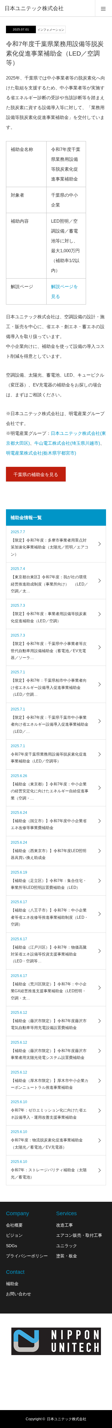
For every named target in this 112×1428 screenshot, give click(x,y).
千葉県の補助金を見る (35, 474)
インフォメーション (50, 29)
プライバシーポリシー (27, 1255)
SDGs (11, 1245)
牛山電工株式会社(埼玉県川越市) (67, 443)
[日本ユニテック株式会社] (56, 1342)
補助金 (12, 1283)
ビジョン (14, 1235)
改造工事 (64, 1225)
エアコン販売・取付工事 (79, 1235)
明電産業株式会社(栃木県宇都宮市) (41, 452)
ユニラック (66, 1245)
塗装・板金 (66, 1255)
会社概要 (14, 1225)
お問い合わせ (18, 1293)
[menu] (103, 8)
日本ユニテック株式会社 (34, 8)
